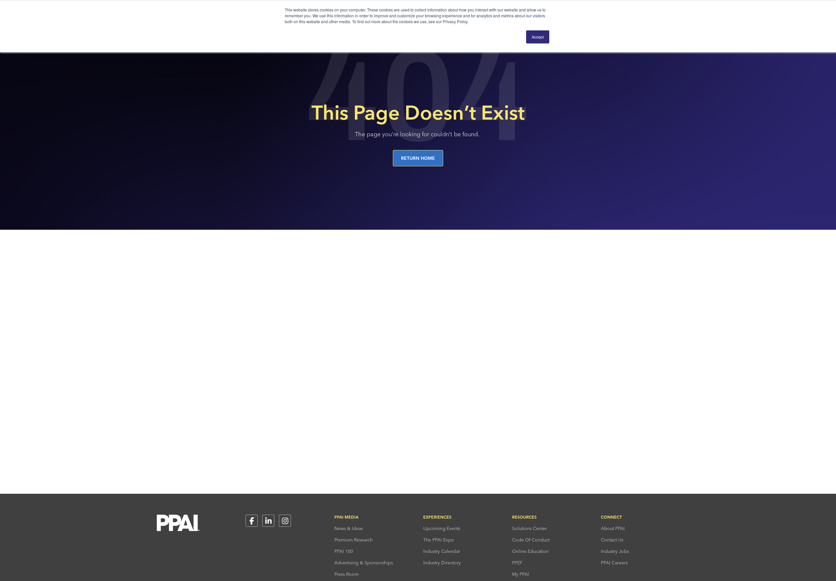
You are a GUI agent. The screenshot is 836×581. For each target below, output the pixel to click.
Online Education (530, 551)
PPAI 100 (343, 551)
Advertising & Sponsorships (363, 563)
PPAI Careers (614, 563)
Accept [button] (538, 37)
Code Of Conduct (531, 540)
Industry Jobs (615, 551)
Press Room (346, 574)
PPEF (517, 563)
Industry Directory (442, 563)
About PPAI (613, 528)
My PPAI (520, 574)
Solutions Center (529, 528)
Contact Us (612, 540)
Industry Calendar (441, 551)
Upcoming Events (441, 528)
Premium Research (353, 540)
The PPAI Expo (438, 540)
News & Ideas (348, 528)
